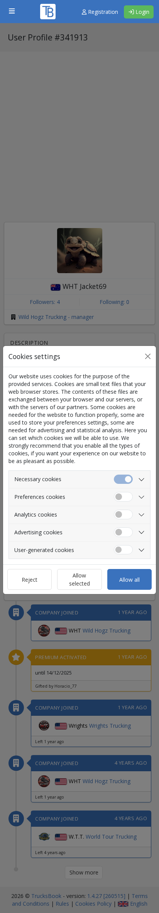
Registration (102, 11)
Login (141, 11)
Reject (29, 579)
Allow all (129, 579)
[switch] (123, 497)
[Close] (147, 356)
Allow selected (79, 579)
